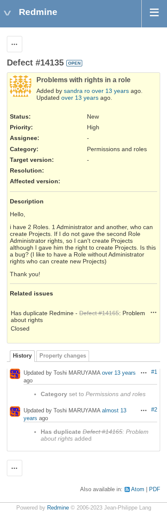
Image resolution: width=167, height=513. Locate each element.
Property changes (62, 356)
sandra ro (77, 90)
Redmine (58, 508)
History (22, 356)
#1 (154, 372)
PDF (154, 489)
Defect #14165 (99, 313)
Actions (153, 312)
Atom (137, 489)
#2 (154, 410)
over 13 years (110, 90)
